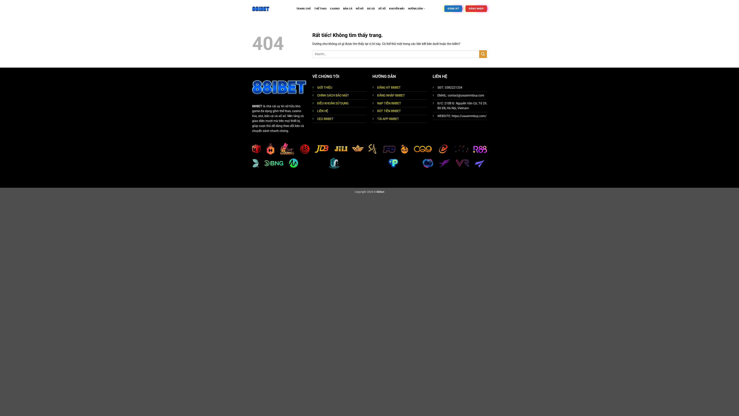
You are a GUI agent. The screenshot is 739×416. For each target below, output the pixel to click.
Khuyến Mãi (397, 8)
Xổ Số (382, 8)
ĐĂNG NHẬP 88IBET (391, 95)
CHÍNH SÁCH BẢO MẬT (333, 95)
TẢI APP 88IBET (388, 119)
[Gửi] (483, 54)
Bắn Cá (348, 8)
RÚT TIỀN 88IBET (389, 111)
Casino (335, 8)
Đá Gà (371, 8)
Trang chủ (303, 8)
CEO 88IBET (325, 119)
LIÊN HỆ (322, 111)
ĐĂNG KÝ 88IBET (389, 87)
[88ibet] (271, 8)
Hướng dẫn (415, 8)
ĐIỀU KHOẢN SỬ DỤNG (333, 103)
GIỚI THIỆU (324, 87)
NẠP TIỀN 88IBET (389, 103)
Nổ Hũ (360, 8)
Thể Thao (320, 8)
